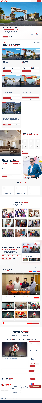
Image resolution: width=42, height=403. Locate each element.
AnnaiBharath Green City (15, 388)
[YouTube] (29, 381)
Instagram (39, 268)
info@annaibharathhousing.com (24, 388)
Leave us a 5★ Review (23, 390)
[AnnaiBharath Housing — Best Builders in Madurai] (4, 1)
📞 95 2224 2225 (37, 368)
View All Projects (38, 43)
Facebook (35, 268)
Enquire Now (16, 68)
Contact (27, 396)
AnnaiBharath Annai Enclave (15, 385)
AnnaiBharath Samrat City (15, 382)
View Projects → (32, 376)
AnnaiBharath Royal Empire (15, 393)
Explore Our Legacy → (32, 363)
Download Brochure (11, 123)
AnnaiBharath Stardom (15, 387)
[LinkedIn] (34, 381)
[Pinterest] (33, 381)
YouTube (31, 268)
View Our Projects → (31, 368)
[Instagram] (32, 381)
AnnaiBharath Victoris (15, 391)
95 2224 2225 (36, 383)
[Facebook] (31, 381)
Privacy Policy (24, 396)
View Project (7, 68)
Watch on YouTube (37, 295)
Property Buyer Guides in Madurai (22, 398)
